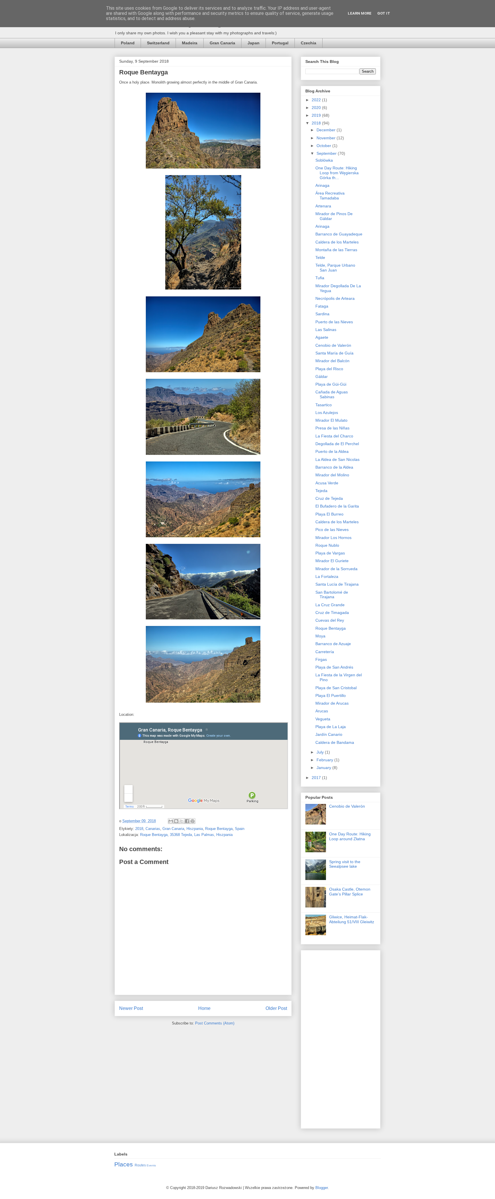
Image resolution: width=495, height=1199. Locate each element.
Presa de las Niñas (332, 428)
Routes (140, 1165)
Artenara (323, 206)
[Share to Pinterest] (192, 821)
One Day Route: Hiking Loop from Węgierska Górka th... (337, 173)
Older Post (276, 1008)
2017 (317, 777)
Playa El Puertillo (330, 695)
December (327, 130)
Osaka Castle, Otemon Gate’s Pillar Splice (349, 891)
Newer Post (131, 1008)
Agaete (321, 337)
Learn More (360, 13)
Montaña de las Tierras (336, 249)
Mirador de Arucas (332, 703)
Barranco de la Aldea (334, 467)
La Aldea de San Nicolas (337, 459)
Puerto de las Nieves (334, 322)
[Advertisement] (340, 1038)
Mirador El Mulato (331, 420)
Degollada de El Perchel (337, 443)
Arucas (321, 711)
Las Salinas (325, 329)
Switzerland (158, 43)
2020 (317, 107)
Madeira (189, 43)
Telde (320, 257)
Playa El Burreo (329, 514)
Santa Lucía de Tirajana (337, 584)
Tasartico (323, 405)
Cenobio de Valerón (333, 345)
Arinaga (322, 185)
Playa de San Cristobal (336, 687)
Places (123, 1164)
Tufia (319, 278)
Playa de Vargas (330, 553)
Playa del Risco (329, 368)
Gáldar (321, 376)
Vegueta (322, 719)
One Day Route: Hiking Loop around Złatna (350, 836)
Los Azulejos (326, 412)
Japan (253, 43)
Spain (239, 829)
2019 (317, 115)
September (327, 153)
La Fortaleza (326, 576)
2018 (139, 829)
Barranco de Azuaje (333, 643)
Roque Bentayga (219, 829)
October (324, 145)
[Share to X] (181, 821)
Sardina (322, 314)
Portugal (280, 43)
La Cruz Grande (330, 605)
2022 (317, 100)
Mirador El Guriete (332, 560)
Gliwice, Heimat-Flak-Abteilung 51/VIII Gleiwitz (351, 919)
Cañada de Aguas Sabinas (331, 394)
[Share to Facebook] (187, 821)
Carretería (324, 651)
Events (151, 1165)
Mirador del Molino (332, 475)
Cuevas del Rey (329, 620)
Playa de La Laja (330, 726)
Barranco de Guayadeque (338, 234)
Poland (128, 43)
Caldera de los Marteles (337, 242)
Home (204, 1008)
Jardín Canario (328, 734)
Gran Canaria (222, 43)
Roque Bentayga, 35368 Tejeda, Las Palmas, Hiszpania (186, 835)
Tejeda (321, 490)
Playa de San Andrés (334, 667)
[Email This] (171, 821)
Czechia (308, 43)
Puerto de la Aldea (332, 451)
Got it (383, 13)
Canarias (153, 829)
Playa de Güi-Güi (330, 384)
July (321, 752)
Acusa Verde (326, 483)
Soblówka (324, 160)
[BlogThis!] (176, 821)
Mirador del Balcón (332, 360)
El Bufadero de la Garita (337, 506)
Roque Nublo (327, 545)
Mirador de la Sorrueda (336, 568)
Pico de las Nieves (332, 529)
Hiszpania (194, 829)
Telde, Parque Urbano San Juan (335, 267)
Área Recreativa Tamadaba (330, 195)
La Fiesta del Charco (334, 436)
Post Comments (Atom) (214, 1023)
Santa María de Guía (334, 353)
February (325, 760)
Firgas (321, 659)
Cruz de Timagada (332, 612)
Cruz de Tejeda (329, 498)
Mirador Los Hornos (333, 537)
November (327, 138)
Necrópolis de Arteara (335, 298)
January (324, 767)
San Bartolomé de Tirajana (331, 594)
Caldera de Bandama (334, 742)
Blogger (321, 1188)
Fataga (321, 306)
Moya (320, 636)
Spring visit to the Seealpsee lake (344, 864)
